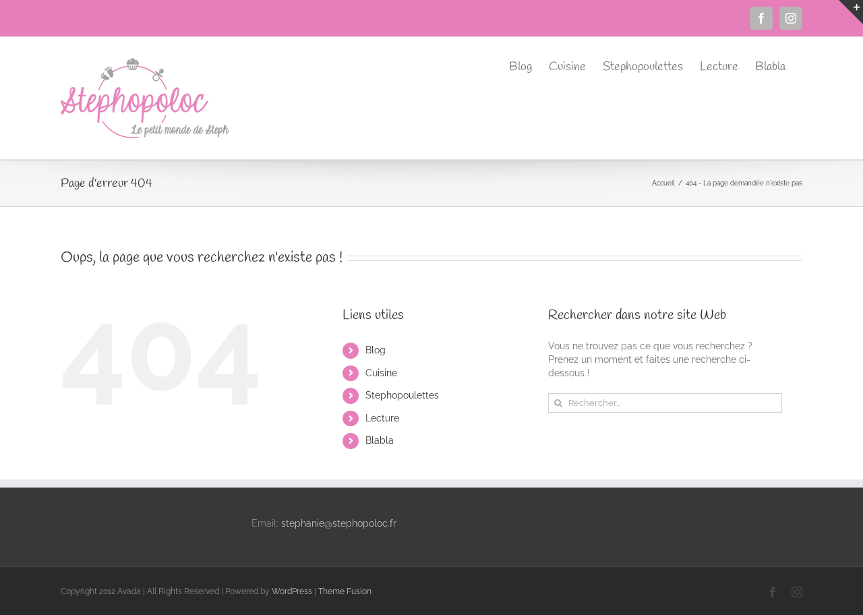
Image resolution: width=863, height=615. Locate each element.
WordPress (292, 591)
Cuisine (381, 373)
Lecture (382, 418)
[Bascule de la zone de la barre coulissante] (851, 12)
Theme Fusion (344, 591)
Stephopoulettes (402, 395)
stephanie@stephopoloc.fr (338, 523)
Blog (375, 350)
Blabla (379, 440)
